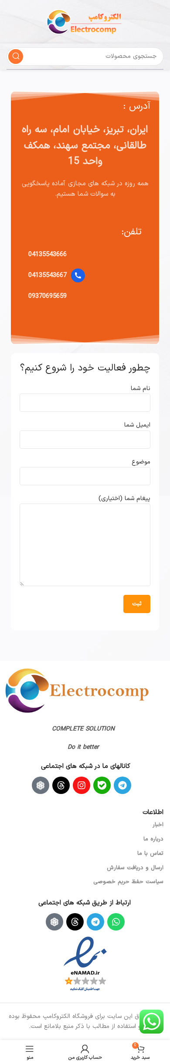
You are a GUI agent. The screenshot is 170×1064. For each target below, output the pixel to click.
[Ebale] (102, 785)
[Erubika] (40, 785)
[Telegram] (122, 785)
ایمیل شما (137, 425)
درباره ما (153, 839)
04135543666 (47, 255)
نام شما (140, 388)
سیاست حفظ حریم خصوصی (128, 881)
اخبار (158, 825)
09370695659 (47, 296)
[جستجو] (15, 56)
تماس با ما (150, 853)
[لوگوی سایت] (85, 21)
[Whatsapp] (116, 922)
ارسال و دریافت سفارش (135, 868)
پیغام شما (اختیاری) (124, 498)
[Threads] (61, 785)
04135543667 (47, 275)
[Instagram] (81, 785)
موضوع (141, 462)
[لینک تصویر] (77, 690)
